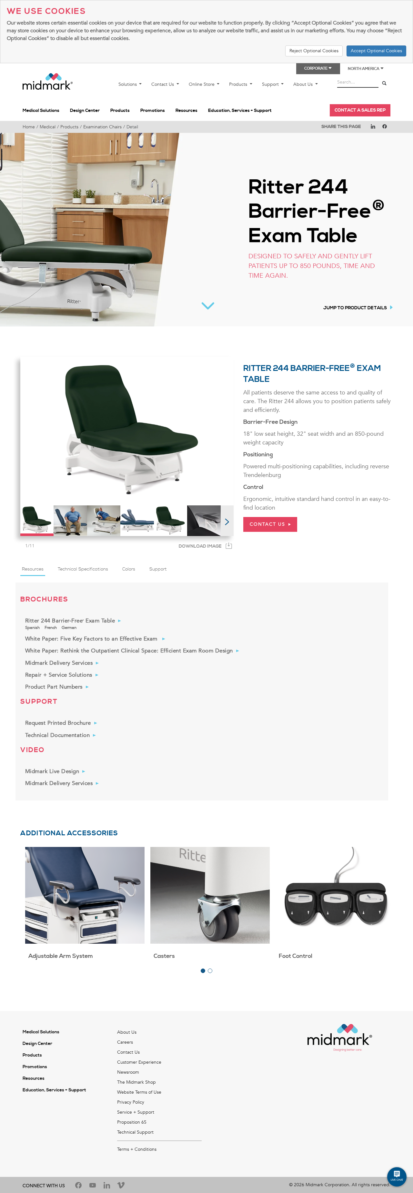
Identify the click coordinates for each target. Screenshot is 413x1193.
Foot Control (295, 956)
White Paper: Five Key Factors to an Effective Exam (92, 638)
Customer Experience (139, 1062)
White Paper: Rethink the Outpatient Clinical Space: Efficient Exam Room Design (129, 650)
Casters (164, 956)
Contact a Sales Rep (360, 110)
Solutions (128, 84)
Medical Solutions (41, 111)
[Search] (384, 83)
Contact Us (163, 84)
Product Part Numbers (54, 687)
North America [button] (364, 68)
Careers (125, 1042)
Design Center (85, 111)
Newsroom (128, 1072)
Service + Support (135, 1112)
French (51, 628)
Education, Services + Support (240, 111)
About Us (303, 84)
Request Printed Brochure (58, 723)
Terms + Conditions (136, 1149)
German (69, 628)
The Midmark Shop (136, 1082)
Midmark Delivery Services (59, 663)
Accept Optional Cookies (376, 51)
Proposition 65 (131, 1122)
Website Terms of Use (139, 1092)
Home (29, 127)
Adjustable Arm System (60, 956)
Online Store (202, 84)
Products (238, 84)
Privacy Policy (130, 1102)
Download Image (200, 546)
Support (271, 84)
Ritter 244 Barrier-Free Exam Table (70, 620)
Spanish (32, 628)
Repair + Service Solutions (58, 675)
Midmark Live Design (52, 771)
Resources (186, 111)
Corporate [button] (316, 68)
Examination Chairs (102, 127)
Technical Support (135, 1132)
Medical (47, 127)
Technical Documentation (57, 735)
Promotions (152, 111)
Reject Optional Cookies (313, 51)
